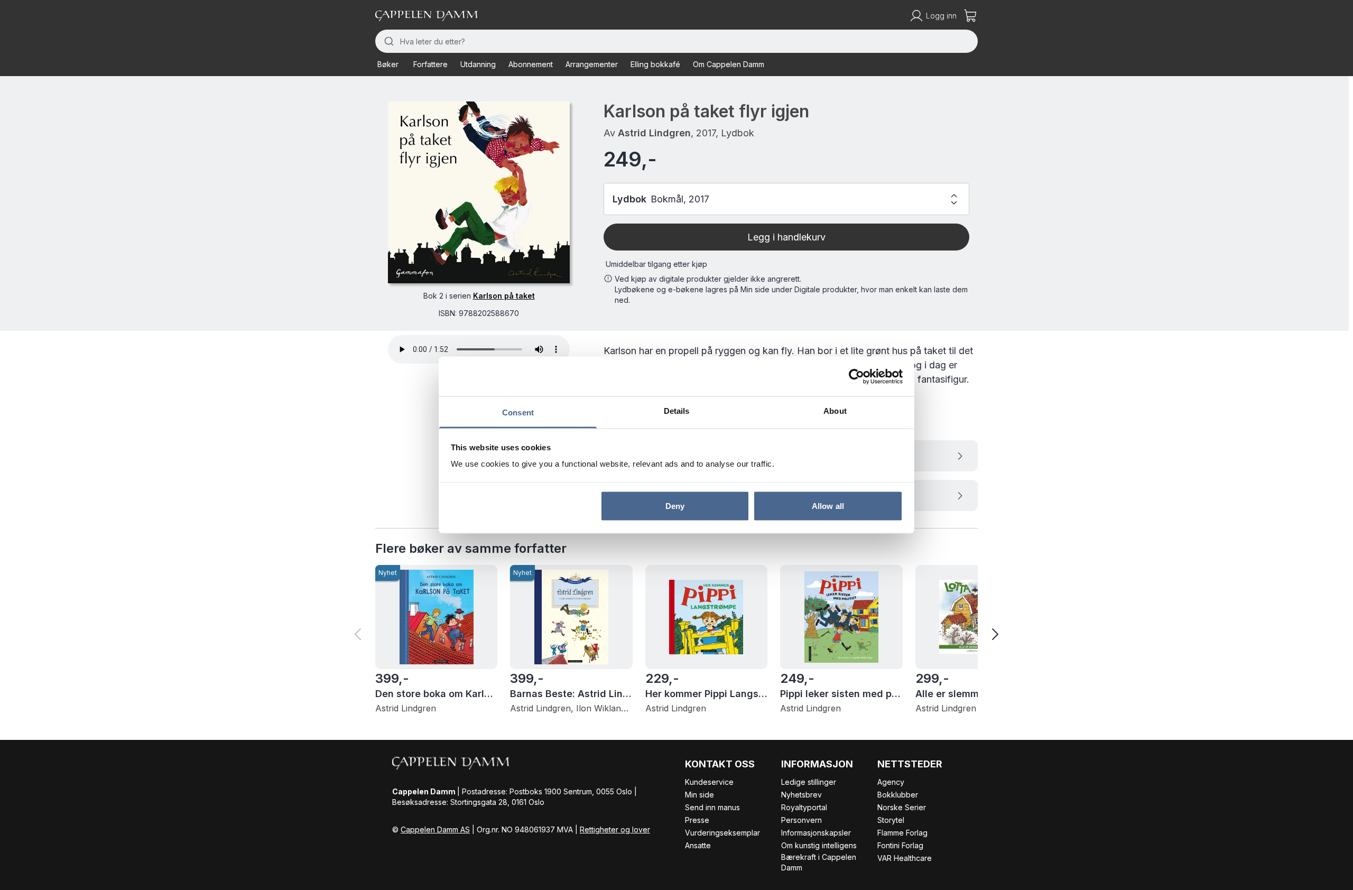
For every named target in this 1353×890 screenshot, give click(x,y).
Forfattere (430, 64)
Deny (674, 505)
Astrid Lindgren (654, 132)
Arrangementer (592, 64)
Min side (699, 794)
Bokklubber (897, 794)
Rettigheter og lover (615, 829)
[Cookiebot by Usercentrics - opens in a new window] (856, 376)
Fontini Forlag (900, 845)
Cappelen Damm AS (435, 829)
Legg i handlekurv (786, 237)
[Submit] (387, 41)
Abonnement (530, 64)
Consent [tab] (518, 412)
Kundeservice (709, 781)
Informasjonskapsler (816, 832)
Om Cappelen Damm (728, 64)
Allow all (828, 505)
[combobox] (676, 41)
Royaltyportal (804, 807)
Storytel (890, 819)
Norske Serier (901, 807)
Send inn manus (712, 807)
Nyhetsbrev (801, 794)
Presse (697, 819)
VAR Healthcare (904, 858)
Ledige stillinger (808, 781)
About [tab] (835, 410)
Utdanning (478, 64)
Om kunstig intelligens (819, 845)
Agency (890, 781)
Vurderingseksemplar (722, 832)
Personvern (801, 819)
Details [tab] (677, 410)
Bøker (388, 64)
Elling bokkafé (655, 64)
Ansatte (698, 845)
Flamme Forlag (902, 832)
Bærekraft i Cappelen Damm (818, 862)
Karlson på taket (504, 295)
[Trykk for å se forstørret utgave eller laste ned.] (479, 192)
